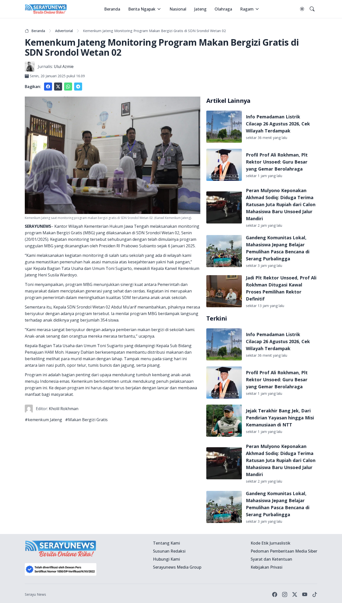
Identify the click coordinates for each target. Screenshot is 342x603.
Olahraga (223, 9)
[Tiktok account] (314, 594)
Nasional (177, 9)
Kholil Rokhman (63, 408)
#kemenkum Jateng (43, 419)
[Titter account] (294, 594)
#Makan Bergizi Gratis (86, 419)
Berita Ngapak (141, 9)
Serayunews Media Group (177, 567)
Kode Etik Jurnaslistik (270, 543)
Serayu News (35, 594)
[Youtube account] (304, 594)
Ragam (247, 9)
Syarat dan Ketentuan (271, 559)
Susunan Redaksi (169, 551)
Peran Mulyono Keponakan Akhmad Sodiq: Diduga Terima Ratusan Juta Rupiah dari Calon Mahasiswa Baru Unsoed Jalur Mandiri (280, 204)
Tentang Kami (166, 543)
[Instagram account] (284, 594)
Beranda (112, 9)
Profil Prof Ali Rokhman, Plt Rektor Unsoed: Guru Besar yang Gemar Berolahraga (277, 162)
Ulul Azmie (64, 66)
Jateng (200, 9)
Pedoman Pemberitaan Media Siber (284, 551)
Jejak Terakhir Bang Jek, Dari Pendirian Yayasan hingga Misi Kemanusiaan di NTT (280, 418)
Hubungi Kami (166, 559)
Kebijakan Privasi (266, 567)
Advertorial (64, 30)
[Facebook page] (274, 594)
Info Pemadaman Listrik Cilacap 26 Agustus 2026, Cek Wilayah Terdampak (278, 124)
